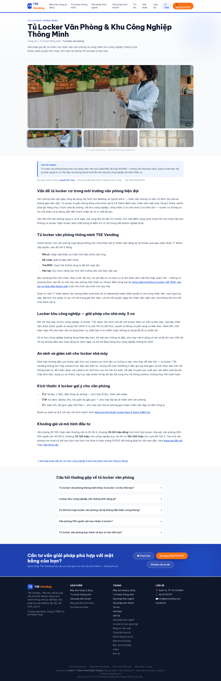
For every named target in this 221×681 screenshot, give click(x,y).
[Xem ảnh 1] (55, 138)
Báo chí (116, 653)
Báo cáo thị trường (122, 645)
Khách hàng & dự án (123, 636)
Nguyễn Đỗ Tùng (67, 180)
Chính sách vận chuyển (99, 666)
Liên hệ (155, 6)
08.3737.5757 (165, 594)
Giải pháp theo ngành (99, 6)
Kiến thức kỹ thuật (121, 641)
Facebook (161, 603)
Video (116, 649)
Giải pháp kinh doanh (119, 6)
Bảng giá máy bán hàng (82, 603)
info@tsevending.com (169, 598)
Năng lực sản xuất (122, 628)
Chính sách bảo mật (77, 666)
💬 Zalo (166, 6)
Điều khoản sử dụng (143, 666)
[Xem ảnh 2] (110, 138)
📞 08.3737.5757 (183, 6)
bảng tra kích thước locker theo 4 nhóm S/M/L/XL (122, 412)
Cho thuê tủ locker (79, 607)
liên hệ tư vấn (51, 444)
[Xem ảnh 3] (166, 138)
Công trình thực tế (121, 632)
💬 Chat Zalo (143, 555)
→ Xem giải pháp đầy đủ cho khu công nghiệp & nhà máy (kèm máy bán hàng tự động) (82, 461)
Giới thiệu (144, 6)
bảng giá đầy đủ (173, 440)
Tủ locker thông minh (79, 6)
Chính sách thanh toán (122, 666)
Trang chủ (33, 41)
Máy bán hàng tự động (58, 6)
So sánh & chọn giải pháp (125, 624)
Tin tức (135, 6)
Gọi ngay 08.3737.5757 (172, 555)
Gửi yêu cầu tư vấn (160, 564)
